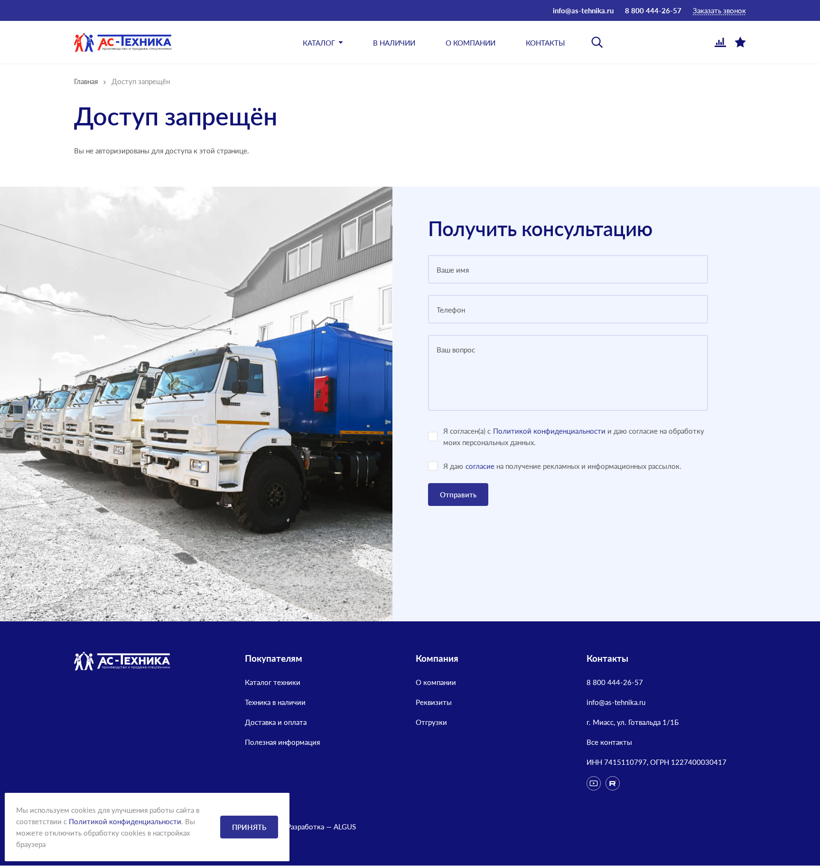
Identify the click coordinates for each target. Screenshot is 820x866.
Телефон (451, 309)
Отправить (458, 494)
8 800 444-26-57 (653, 10)
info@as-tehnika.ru (583, 10)
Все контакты (609, 742)
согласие (480, 466)
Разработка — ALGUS (321, 826)
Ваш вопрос (456, 349)
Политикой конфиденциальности (549, 431)
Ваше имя (453, 270)
